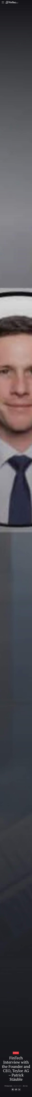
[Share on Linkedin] (19, 1089)
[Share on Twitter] (16, 1089)
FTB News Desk (8, 1086)
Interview (15, 1053)
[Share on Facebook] (12, 1089)
